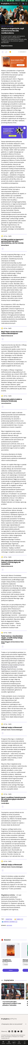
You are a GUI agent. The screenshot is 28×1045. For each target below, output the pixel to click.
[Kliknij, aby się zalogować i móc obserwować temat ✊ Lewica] (22, 919)
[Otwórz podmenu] (26, 1024)
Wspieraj (3, 1043)
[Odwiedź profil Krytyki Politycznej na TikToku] (15, 1031)
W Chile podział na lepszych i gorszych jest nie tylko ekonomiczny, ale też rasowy (12, 241)
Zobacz (11, 970)
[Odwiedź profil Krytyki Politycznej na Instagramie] (12, 1031)
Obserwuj (19, 1043)
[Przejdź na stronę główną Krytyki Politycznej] (9, 1019)
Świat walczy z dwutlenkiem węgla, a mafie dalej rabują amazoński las (12, 637)
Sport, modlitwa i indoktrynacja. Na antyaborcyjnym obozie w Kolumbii (13, 799)
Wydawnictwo (9, 1043)
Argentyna (9, 919)
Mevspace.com (15, 1036)
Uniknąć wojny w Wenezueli (11, 727)
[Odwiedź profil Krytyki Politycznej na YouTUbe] (18, 1031)
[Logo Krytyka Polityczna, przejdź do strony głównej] (9, 3)
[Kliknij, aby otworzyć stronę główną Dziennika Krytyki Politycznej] (14, 1043)
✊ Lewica (18, 919)
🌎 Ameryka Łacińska (8, 921)
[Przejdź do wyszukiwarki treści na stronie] (20, 3)
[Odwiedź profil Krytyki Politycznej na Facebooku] (9, 1031)
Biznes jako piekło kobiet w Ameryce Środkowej (11, 400)
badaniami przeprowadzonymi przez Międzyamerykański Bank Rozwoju (12, 667)
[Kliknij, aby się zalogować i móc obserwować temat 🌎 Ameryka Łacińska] (16, 922)
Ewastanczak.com (5, 1038)
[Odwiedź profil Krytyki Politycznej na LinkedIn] (21, 1031)
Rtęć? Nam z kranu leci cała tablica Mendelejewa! (12, 332)
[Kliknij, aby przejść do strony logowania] (26, 3)
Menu (25, 1043)
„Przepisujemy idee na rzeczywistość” (12, 1024)
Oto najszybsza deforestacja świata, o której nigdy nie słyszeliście (12, 562)
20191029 (9, 925)
